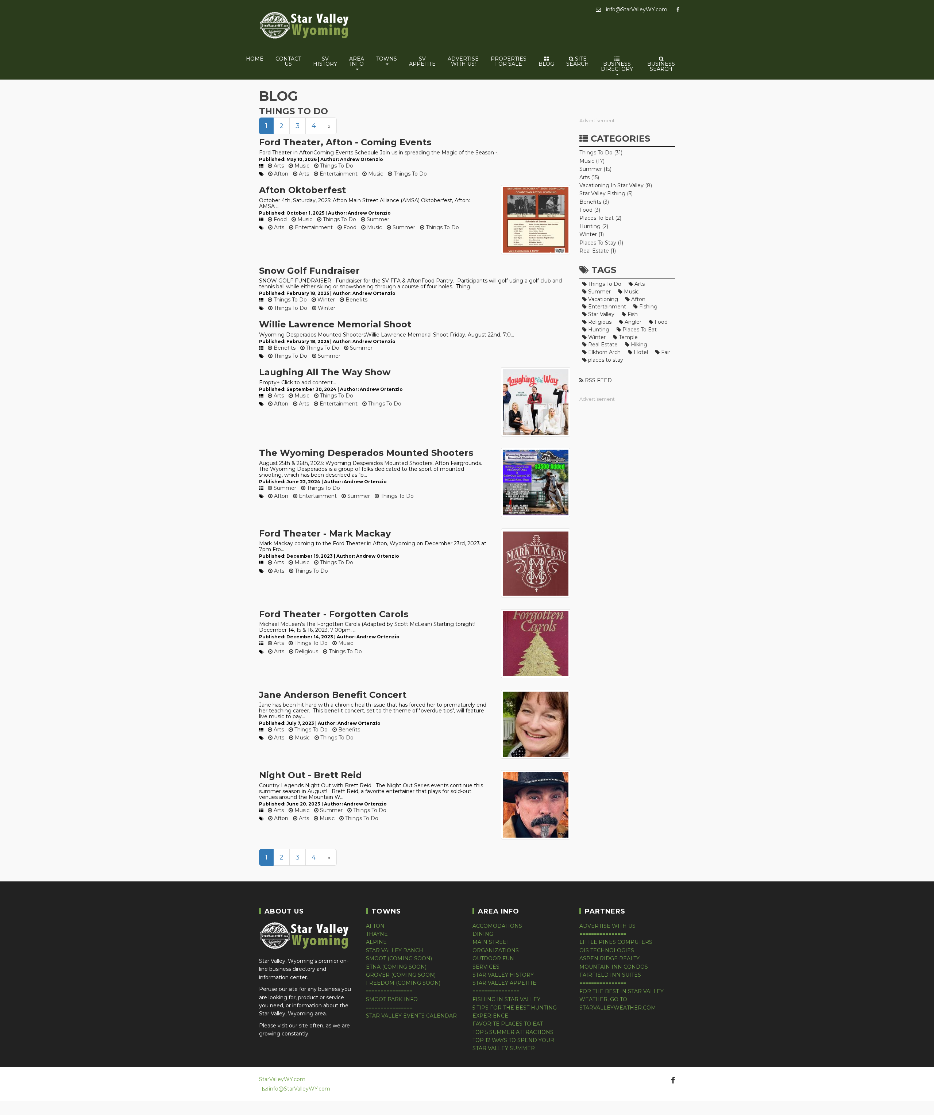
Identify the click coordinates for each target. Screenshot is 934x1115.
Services (485, 967)
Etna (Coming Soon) (396, 967)
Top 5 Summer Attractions (512, 1032)
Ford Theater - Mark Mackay (325, 533)
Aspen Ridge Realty (609, 958)
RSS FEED (597, 380)
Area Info (356, 61)
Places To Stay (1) (601, 242)
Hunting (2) (593, 226)
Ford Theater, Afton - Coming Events (345, 142)
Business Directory (617, 66)
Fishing (647, 306)
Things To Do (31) (600, 152)
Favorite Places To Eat (507, 1023)
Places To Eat (639, 329)
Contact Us (288, 61)
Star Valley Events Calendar (411, 1015)
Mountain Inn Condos (613, 967)
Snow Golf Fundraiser (309, 270)
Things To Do (336, 165)
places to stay (605, 360)
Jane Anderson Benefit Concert (332, 694)
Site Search (577, 61)
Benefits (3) (594, 202)
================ (389, 991)
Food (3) (589, 210)
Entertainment (338, 173)
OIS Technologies (606, 950)
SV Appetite (422, 61)
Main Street (490, 942)
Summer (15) (595, 169)
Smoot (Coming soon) (399, 958)
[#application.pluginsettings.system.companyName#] (304, 26)
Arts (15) (589, 177)
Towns (386, 58)
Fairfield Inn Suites (610, 975)
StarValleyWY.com (282, 1079)
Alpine (376, 942)
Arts (278, 165)
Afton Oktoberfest (302, 190)
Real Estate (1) (597, 250)
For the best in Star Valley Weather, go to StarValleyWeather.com (621, 999)
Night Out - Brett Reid (310, 775)
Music (301, 165)
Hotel (640, 352)
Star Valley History (503, 975)
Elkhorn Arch (604, 352)
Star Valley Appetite (504, 983)
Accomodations (497, 926)
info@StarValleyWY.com (636, 9)
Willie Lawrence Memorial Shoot (335, 324)
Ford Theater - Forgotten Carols (333, 614)
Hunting (598, 329)
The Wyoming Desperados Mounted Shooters (366, 452)
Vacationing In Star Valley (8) (615, 185)
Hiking (638, 344)
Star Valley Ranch (394, 950)
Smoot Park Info (392, 999)
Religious (305, 651)
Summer (377, 219)
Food (279, 219)
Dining (482, 934)
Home (254, 58)
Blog (546, 64)
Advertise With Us (607, 926)
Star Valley (600, 314)
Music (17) (592, 161)
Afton (280, 173)
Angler (632, 322)
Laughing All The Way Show (324, 372)
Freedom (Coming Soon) (403, 983)
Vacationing (602, 299)
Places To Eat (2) (600, 218)
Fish (632, 314)
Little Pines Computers (615, 942)
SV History (325, 61)
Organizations (495, 950)
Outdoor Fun (493, 958)
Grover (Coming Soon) (401, 975)
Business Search (661, 66)
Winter (325, 299)
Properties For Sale (508, 61)
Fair (665, 352)
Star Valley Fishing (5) (606, 193)
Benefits (355, 299)
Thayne (377, 934)
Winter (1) (591, 234)
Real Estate (602, 344)
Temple (627, 337)
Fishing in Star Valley (506, 999)
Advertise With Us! (463, 61)
